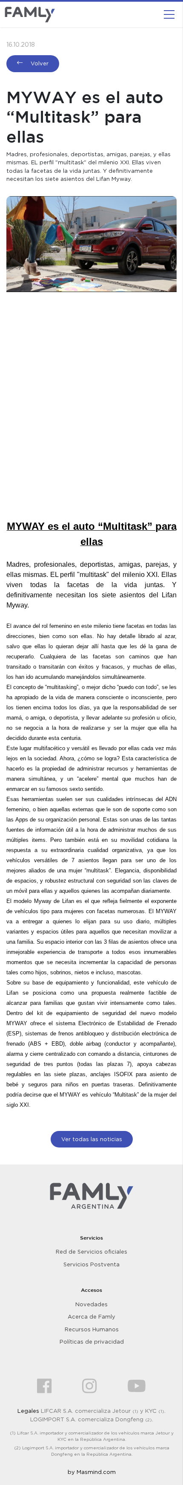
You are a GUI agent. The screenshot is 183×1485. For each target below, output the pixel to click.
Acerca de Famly (91, 1316)
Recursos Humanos (92, 1329)
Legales (28, 1411)
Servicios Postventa (91, 1264)
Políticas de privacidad (92, 1341)
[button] (169, 14)
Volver (39, 63)
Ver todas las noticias (91, 1139)
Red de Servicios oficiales (91, 1251)
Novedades (91, 1304)
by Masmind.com (92, 1472)
